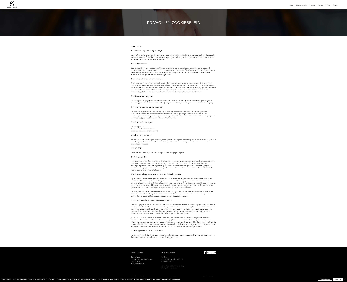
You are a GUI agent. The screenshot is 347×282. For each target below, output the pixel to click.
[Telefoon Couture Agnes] (211, 252)
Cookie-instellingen (325, 279)
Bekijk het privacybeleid (173, 279)
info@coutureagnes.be (137, 263)
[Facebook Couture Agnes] (205, 252)
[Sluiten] (345, 279)
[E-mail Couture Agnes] (214, 252)
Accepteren (338, 279)
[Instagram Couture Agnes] (208, 252)
